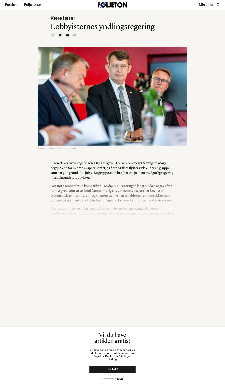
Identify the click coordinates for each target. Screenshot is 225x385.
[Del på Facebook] (53, 35)
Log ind (120, 379)
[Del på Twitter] (60, 35)
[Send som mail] (67, 35)
